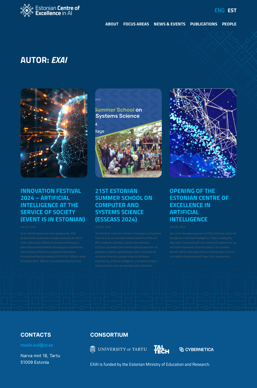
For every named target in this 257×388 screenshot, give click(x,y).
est (232, 10)
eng (220, 10)
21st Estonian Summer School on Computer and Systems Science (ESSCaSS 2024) (123, 205)
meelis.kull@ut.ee (36, 345)
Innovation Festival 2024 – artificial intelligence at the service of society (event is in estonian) (52, 205)
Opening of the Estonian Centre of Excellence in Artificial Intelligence (199, 205)
